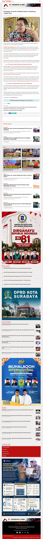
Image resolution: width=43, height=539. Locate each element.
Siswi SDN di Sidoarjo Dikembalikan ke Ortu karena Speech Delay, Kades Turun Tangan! (18, 272)
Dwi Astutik (9, 56)
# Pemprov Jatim (5, 451)
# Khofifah (4, 455)
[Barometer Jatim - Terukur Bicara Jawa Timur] (8, 1)
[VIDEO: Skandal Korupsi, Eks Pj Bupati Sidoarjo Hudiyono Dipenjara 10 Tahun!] (12, 153)
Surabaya (5, 136)
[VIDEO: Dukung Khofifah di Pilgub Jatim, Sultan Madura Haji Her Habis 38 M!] (12, 164)
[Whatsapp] (15, 113)
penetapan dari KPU (9, 74)
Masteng (5, 61)
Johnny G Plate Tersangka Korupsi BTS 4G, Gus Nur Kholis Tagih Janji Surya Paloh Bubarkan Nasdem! (20, 107)
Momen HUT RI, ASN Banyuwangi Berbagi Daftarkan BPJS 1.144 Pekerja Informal (17, 280)
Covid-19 (25, 86)
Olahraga (5, 174)
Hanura (8, 103)
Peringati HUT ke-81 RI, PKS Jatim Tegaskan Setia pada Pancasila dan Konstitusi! (17, 284)
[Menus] (40, 1)
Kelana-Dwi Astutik (28, 48)
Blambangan (5, 127)
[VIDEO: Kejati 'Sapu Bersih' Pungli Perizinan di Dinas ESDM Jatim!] (31, 153)
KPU (13, 69)
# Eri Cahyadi (5, 449)
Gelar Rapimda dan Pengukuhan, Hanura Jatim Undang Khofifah (14, 108)
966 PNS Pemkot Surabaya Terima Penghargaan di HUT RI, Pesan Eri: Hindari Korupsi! (18, 276)
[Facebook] (10, 113)
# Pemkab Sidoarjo (6, 453)
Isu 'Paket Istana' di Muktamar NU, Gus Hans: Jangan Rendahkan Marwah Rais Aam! (17, 268)
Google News (30, 100)
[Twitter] (12, 113)
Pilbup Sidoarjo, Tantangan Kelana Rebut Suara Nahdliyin (12, 110)
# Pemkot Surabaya (6, 447)
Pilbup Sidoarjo (14, 97)
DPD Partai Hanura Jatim (34, 81)
